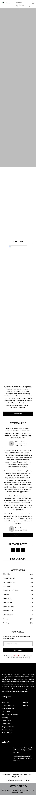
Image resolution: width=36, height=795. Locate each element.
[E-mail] (18, 550)
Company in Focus (8, 578)
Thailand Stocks (8, 615)
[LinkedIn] (23, 550)
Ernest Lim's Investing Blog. (24, 774)
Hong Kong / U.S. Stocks (10, 590)
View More (18, 535)
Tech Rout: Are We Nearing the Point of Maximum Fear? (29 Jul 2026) (23, 749)
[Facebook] (13, 550)
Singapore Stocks (8, 606)
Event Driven (7, 586)
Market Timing (7, 602)
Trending (6, 623)
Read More (18, 414)
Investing (6, 594)
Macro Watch (7, 598)
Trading (5, 619)
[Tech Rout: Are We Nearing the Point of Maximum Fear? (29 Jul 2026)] (6, 750)
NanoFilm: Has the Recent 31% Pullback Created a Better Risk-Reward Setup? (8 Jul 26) (22, 757)
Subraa (27, 780)
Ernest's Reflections (9, 582)
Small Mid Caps (8, 610)
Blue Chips (6, 574)
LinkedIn (16, 656)
